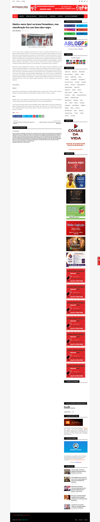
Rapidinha (83, 105)
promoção (82, 102)
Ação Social (67, 71)
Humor (81, 92)
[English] (67, 63)
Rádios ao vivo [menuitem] (43, 16)
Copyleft (14, 515)
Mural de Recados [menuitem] (31, 16)
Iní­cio (13, 1)
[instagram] (84, 1)
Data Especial (82, 79)
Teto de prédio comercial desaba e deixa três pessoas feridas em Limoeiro (78, 471)
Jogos (73, 95)
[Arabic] (67, 61)
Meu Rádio (75, 100)
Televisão (81, 110)
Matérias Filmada (74, 97)
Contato (23, 1)
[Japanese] (74, 61)
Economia (77, 82)
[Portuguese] (84, 61)
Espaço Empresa (68, 87)
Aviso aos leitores (69, 74)
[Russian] (80, 61)
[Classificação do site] (73, 425)
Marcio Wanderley (17, 30)
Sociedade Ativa (68, 110)
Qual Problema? (75, 105)
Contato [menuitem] (60, 16)
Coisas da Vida (26, 515)
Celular (82, 74)
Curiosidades (74, 79)
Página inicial (15, 21)
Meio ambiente (68, 100)
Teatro (75, 110)
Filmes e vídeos (68, 92)
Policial (70, 102)
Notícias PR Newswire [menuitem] (71, 16)
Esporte (20, 21)
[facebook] (79, 1)
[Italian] (80, 63)
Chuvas (66, 77)
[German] (74, 63)
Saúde (72, 108)
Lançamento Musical (81, 95)
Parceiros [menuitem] (53, 16)
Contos (79, 77)
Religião (66, 108)
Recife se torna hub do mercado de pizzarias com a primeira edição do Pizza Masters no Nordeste (78, 489)
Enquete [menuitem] (21, 16)
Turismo (66, 115)
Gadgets (76, 92)
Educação (83, 82)
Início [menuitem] (15, 16)
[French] (70, 63)
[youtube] (82, 29)
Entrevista (73, 84)
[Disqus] (37, 198)
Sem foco (77, 108)
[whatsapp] (87, 1)
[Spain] (77, 63)
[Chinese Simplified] (77, 61)
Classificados (73, 77)
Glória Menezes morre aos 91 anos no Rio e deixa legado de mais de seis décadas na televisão (79, 480)
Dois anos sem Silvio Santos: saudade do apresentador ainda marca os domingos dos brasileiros (79, 498)
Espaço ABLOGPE (81, 84)
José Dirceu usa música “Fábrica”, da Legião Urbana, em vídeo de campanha (78, 506)
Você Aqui (73, 115)
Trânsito (82, 113)
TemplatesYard (24, 519)
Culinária (67, 79)
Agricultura (74, 71)
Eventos (79, 89)
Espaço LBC (76, 87)
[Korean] (70, 61)
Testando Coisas (68, 113)
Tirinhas (76, 113)
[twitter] (82, 1)
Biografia (77, 74)
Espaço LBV (67, 89)
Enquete (67, 84)
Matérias (67, 97)
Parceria (18, 1)
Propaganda (67, 105)
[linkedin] (82, 33)
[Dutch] (84, 63)
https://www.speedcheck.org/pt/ (77, 459)
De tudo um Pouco (69, 82)
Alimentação (82, 71)
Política (76, 102)
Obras (81, 100)
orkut (66, 102)
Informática (67, 95)
